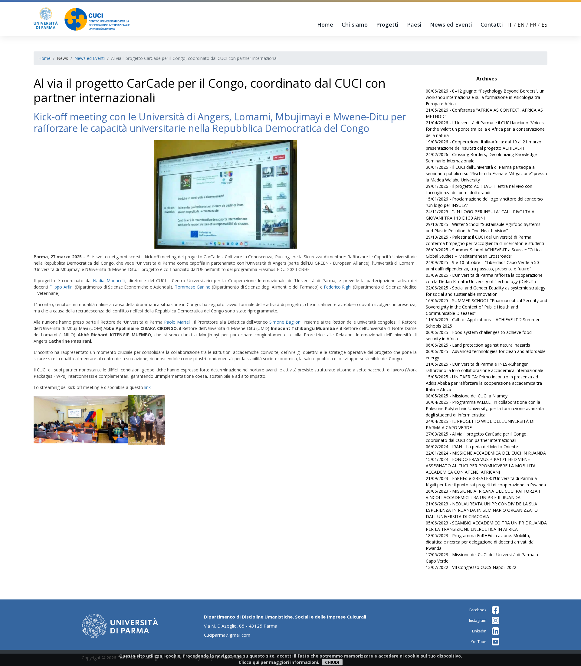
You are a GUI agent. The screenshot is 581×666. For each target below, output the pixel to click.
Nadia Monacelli (109, 280)
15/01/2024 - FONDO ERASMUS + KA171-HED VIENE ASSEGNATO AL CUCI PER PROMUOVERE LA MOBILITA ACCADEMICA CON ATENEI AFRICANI (481, 465)
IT (509, 24)
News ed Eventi (451, 24)
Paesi (414, 24)
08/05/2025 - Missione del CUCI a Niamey (466, 396)
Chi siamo (355, 24)
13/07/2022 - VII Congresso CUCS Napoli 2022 (471, 567)
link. (148, 387)
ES (544, 24)
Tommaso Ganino (193, 287)
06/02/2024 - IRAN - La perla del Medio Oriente (472, 446)
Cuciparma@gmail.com (227, 635)
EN (521, 24)
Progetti (387, 24)
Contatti (492, 24)
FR (533, 24)
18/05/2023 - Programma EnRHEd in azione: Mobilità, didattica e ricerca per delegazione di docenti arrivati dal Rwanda (480, 542)
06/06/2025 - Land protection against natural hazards (478, 345)
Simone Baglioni (284, 322)
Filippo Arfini (62, 287)
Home (325, 24)
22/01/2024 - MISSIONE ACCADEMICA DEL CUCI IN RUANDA (486, 453)
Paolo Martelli (178, 322)
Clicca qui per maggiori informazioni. (279, 662)
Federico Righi (338, 287)
